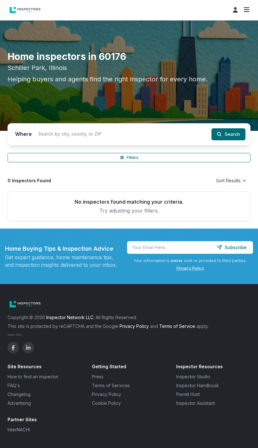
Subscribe (236, 247)
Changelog (19, 394)
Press (98, 376)
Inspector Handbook (197, 385)
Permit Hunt (188, 394)
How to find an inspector (33, 376)
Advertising (19, 403)
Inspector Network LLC (69, 317)
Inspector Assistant (195, 403)
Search (232, 134)
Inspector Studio (193, 376)
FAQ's (14, 385)
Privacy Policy (190, 268)
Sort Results (228, 180)
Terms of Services (111, 385)
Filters (132, 157)
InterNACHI (19, 429)
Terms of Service (177, 326)
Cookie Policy (106, 403)
